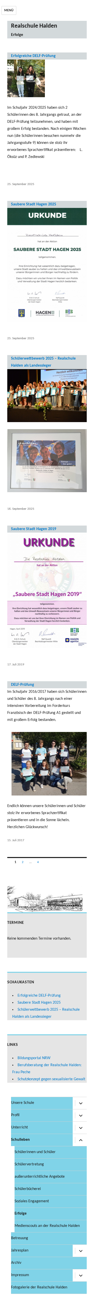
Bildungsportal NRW (34, 1058)
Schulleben (20, 1140)
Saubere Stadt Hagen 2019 (33, 529)
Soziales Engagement (32, 1201)
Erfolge (21, 1214)
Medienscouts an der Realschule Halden (47, 1226)
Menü (8, 10)
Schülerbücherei (28, 1189)
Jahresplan (19, 1250)
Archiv (16, 1263)
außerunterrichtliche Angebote (40, 1177)
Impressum (20, 1275)
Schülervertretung (29, 1164)
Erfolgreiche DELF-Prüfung (33, 56)
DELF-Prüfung (22, 685)
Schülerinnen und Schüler (35, 1152)
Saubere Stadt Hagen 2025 (33, 204)
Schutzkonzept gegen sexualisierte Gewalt (51, 1079)
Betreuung (19, 1238)
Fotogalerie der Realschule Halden (39, 1287)
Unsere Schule (22, 1103)
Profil (15, 1115)
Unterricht (19, 1127)
